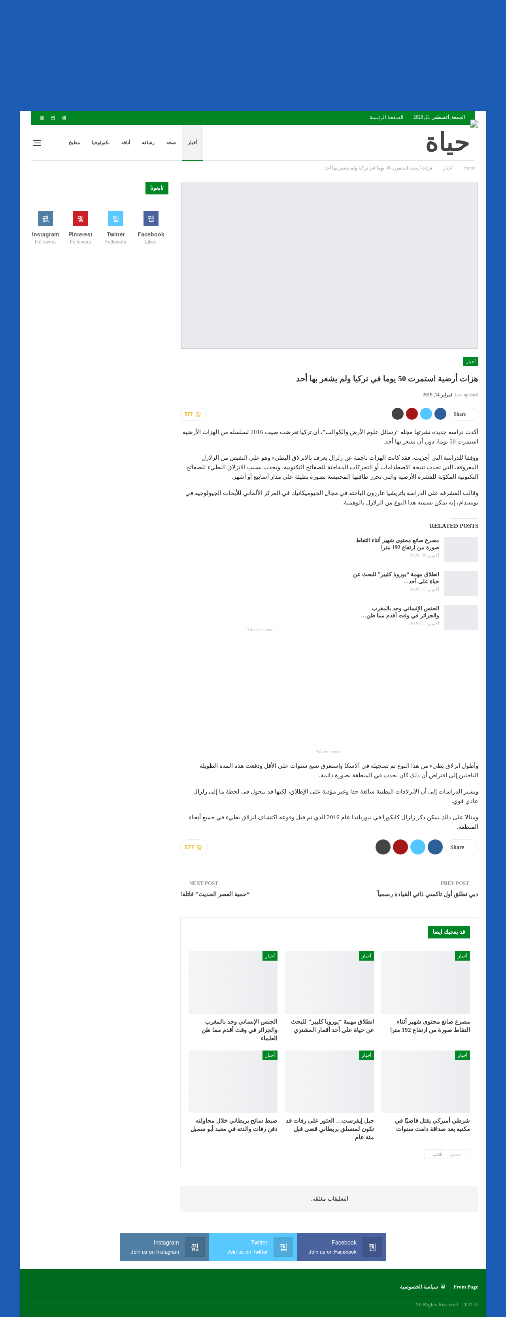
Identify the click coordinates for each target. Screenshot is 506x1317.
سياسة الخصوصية (419, 1287)
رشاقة (148, 142)
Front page (465, 1287)
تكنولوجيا (101, 142)
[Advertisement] (269, 55)
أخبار (192, 142)
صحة (171, 142)
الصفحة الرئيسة (387, 117)
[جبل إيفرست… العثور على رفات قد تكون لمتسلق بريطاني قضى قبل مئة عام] (329, 1082)
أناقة (125, 142)
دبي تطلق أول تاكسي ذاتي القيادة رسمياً (428, 894)
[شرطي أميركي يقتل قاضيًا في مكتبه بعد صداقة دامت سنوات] (425, 1082)
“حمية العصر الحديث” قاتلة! (215, 894)
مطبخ (74, 142)
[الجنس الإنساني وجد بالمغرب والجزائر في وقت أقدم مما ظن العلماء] (461, 617)
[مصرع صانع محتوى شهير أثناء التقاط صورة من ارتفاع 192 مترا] (461, 549)
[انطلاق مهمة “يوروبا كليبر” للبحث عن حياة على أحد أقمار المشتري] (461, 583)
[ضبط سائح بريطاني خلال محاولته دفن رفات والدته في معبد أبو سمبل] (233, 1082)
